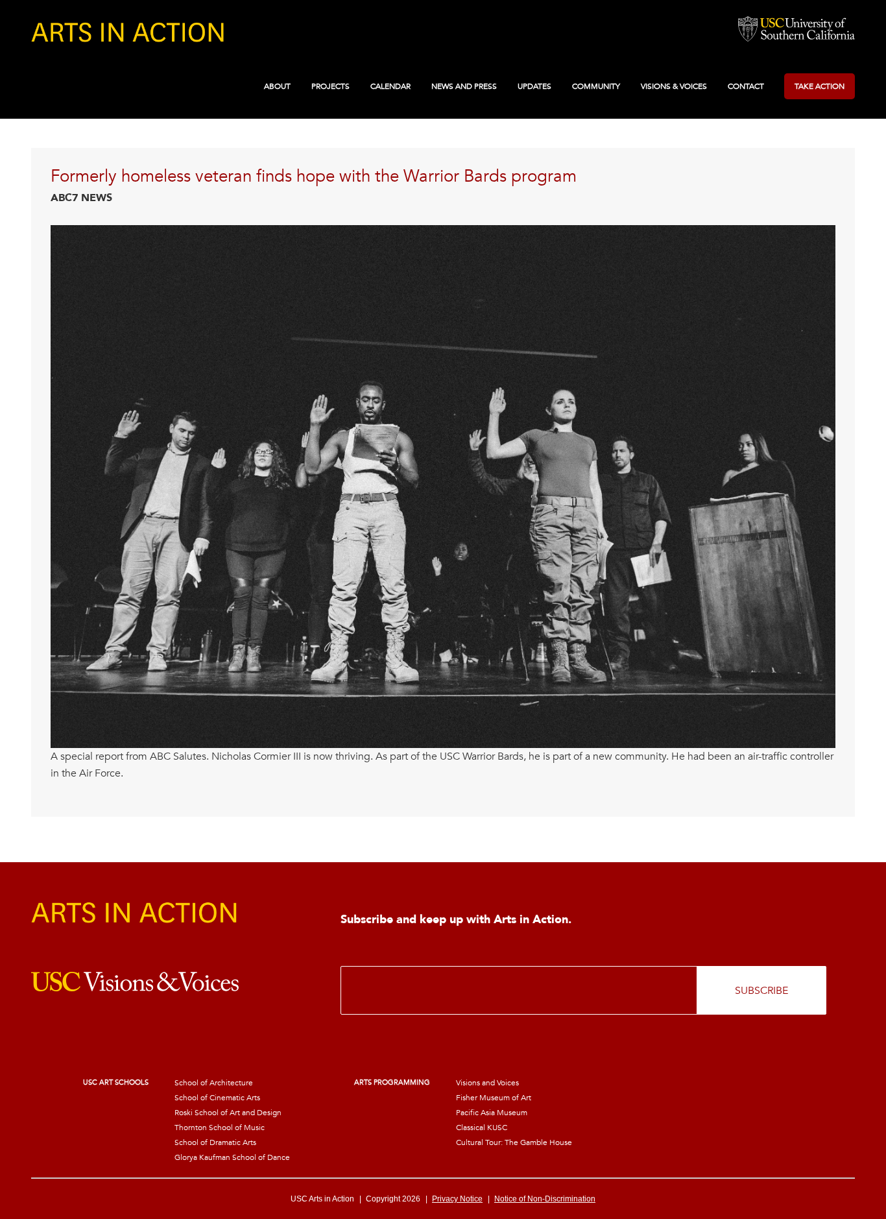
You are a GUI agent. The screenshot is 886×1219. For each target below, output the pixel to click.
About (277, 86)
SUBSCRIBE (761, 991)
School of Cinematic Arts (217, 1097)
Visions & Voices (674, 86)
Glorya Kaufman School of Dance (232, 1157)
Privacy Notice (457, 1198)
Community (596, 86)
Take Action (819, 86)
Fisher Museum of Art (493, 1097)
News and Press (464, 86)
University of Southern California (796, 29)
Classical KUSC (481, 1127)
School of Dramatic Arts (215, 1142)
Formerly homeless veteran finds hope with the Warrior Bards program (314, 176)
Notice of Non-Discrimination (544, 1198)
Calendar (390, 86)
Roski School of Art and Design (227, 1112)
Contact (746, 86)
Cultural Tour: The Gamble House (514, 1142)
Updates (534, 86)
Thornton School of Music (219, 1127)
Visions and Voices (487, 1083)
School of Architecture (213, 1083)
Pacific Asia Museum (491, 1112)
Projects (330, 86)
